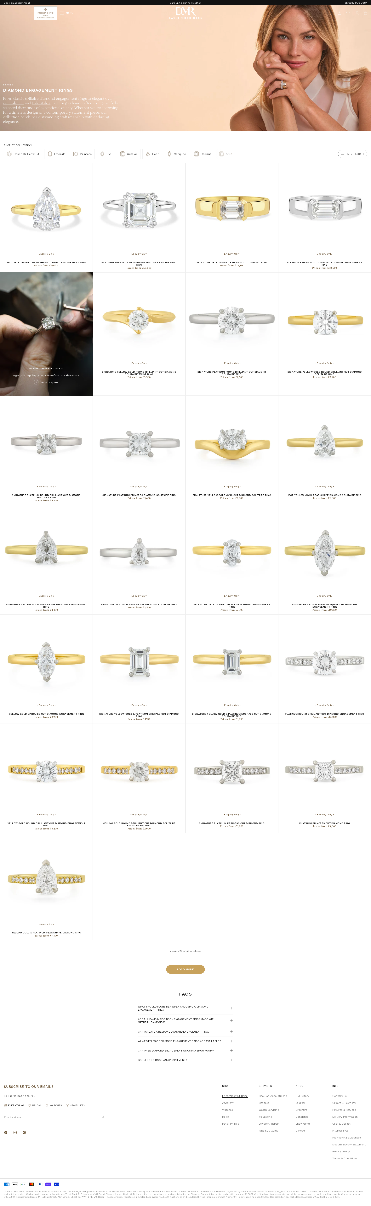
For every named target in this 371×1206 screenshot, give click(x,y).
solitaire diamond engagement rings (56, 98)
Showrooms (303, 1123)
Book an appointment (17, 2)
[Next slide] (231, 154)
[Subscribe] (100, 1117)
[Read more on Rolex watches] (18, 13)
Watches (227, 1109)
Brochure (301, 1109)
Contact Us (339, 1095)
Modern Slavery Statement (349, 1144)
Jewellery (228, 1102)
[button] (364, 13)
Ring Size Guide (268, 1130)
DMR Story (302, 1095)
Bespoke (264, 1102)
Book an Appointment (273, 1095)
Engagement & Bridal (235, 1095)
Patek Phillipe (230, 1123)
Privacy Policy (341, 1151)
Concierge (302, 1116)
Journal (300, 1102)
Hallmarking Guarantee (346, 1137)
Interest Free (340, 1130)
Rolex (225, 1116)
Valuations (265, 1116)
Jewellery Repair (269, 1123)
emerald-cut (13, 103)
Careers (300, 1130)
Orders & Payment (344, 1102)
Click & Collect (341, 1123)
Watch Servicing (269, 1109)
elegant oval (102, 98)
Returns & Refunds (344, 1109)
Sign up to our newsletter (185, 2)
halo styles (41, 103)
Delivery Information (345, 1116)
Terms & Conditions (344, 1158)
